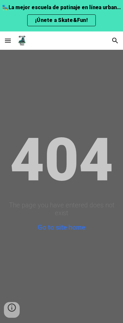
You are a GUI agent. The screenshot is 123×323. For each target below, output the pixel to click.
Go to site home (61, 227)
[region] (61, 15)
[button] (8, 40)
